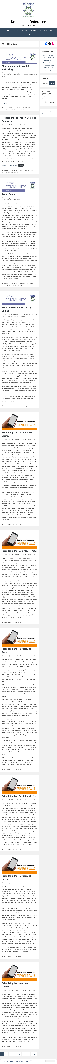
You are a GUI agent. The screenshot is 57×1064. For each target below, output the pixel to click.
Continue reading (7, 104)
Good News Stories (7, 74)
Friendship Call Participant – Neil (19, 796)
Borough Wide (24, 283)
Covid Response (14, 107)
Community (27, 170)
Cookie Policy (28, 1061)
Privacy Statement (47, 111)
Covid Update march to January (9, 165)
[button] (28, 10)
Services (15, 30)
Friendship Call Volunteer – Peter (19, 551)
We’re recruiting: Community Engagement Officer (48, 64)
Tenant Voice (24, 30)
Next (33, 1054)
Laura (5, 73)
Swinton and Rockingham (18, 316)
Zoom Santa (8, 194)
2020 (5, 107)
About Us (7, 30)
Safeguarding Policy (47, 114)
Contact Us (28, 34)
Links (50, 30)
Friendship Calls (31, 439)
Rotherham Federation (28, 22)
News (45, 30)
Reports (31, 125)
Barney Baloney (47, 70)
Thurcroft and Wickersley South (16, 109)
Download (21, 165)
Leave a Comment (8, 170)
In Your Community (36, 30)
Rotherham (21, 107)
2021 (8, 107)
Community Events (30, 73)
